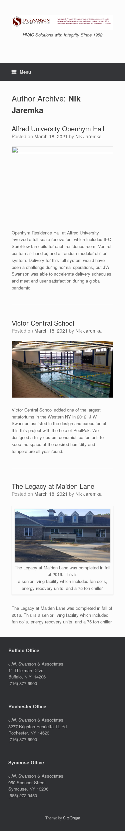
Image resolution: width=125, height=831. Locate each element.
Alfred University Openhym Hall (58, 128)
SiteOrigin (71, 817)
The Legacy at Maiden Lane (53, 486)
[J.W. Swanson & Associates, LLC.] (62, 22)
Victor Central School (43, 323)
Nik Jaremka (88, 136)
